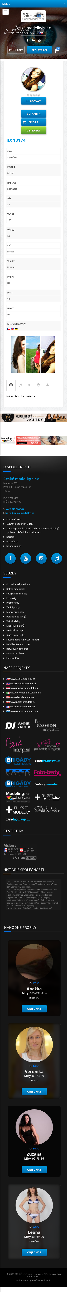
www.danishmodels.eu (22, 697)
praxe (11, 385)
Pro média (12, 541)
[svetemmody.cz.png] (47, 809)
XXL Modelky (13, 621)
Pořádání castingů (16, 616)
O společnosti (13, 519)
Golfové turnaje (15, 630)
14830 (36, 1148)
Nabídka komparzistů (18, 644)
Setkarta (33, 113)
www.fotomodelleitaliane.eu (25, 692)
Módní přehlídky (15, 612)
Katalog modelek (15, 589)
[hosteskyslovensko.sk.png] (47, 784)
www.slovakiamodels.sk (23, 683)
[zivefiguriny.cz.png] (18, 819)
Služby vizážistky (15, 635)
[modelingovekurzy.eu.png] (18, 796)
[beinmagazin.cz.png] (18, 744)
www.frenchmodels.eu (22, 706)
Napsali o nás (13, 546)
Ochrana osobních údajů (19, 523)
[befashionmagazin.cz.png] (47, 725)
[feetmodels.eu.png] (18, 772)
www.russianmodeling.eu (24, 711)
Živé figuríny (13, 607)
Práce (48, 385)
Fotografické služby (16, 593)
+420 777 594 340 (15, 509)
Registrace (40, 50)
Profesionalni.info (41, 1280)
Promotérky (12, 602)
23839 (36, 1226)
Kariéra (10, 536)
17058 (36, 1066)
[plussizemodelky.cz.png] (18, 809)
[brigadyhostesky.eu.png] (18, 760)
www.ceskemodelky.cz (22, 678)
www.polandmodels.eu (22, 701)
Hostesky (11, 598)
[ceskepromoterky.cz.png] (47, 760)
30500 (36, 983)
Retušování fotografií (17, 648)
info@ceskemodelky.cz (19, 32)
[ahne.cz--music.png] (18, 725)
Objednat (33, 130)
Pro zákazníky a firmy (18, 584)
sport (38, 385)
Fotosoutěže (13, 658)
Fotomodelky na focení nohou (22, 639)
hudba (20, 385)
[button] (10, 558)
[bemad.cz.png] (47, 744)
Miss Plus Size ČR (15, 625)
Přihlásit (16, 50)
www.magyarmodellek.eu (24, 688)
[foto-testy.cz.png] (47, 772)
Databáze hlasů (15, 653)
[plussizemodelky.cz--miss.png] (47, 796)
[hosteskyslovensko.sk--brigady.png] (18, 784)
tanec (29, 385)
